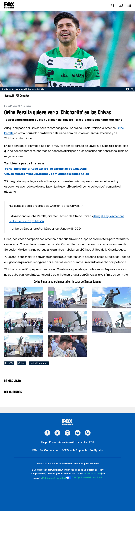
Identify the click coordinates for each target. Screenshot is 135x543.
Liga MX (16, 106)
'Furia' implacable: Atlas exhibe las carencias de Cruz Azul (45, 168)
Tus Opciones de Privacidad (87, 477)
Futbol (7, 106)
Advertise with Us (68, 442)
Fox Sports (96, 450)
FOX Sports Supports (74, 450)
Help (44, 442)
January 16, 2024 (71, 228)
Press (52, 442)
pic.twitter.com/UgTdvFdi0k (26, 221)
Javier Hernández (39, 363)
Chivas (21, 363)
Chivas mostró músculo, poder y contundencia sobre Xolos (46, 173)
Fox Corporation (49, 450)
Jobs (84, 442)
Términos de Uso (92, 474)
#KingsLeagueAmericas (108, 216)
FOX (34, 450)
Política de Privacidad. (54, 478)
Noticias (27, 106)
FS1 (91, 442)
